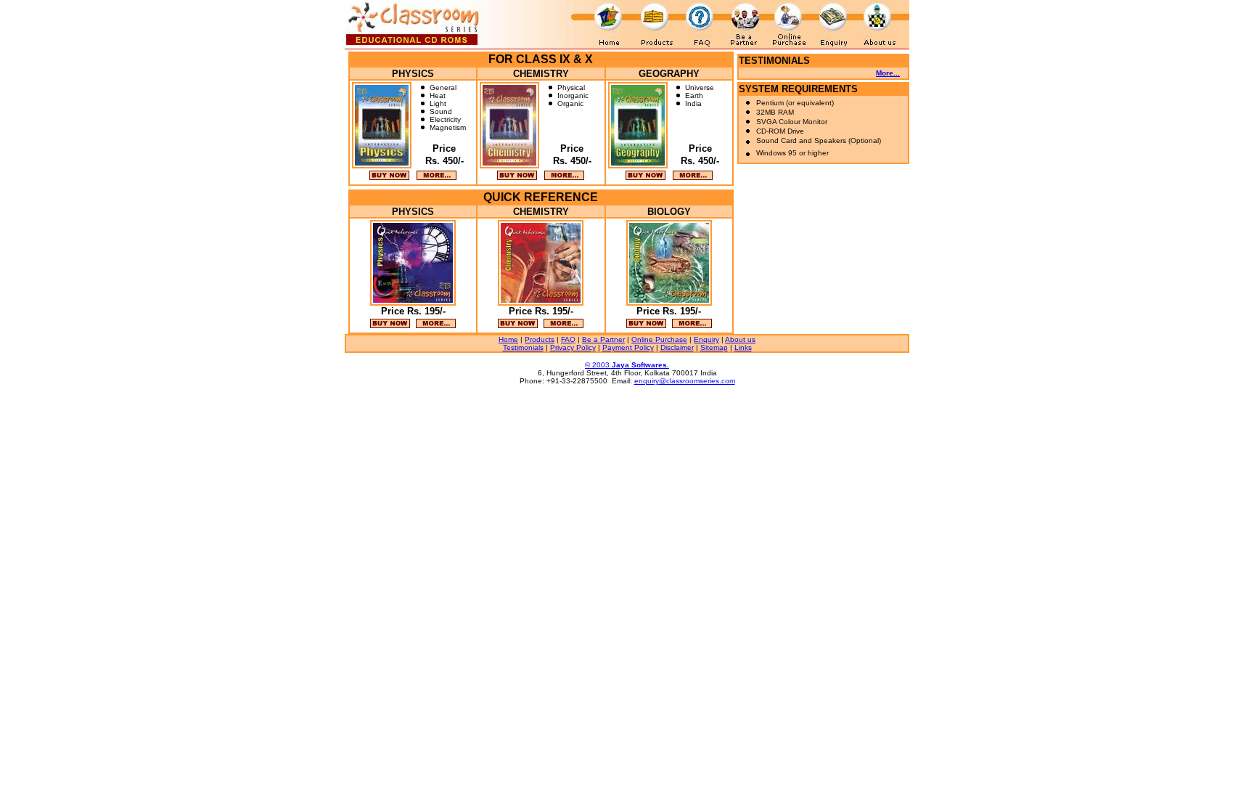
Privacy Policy (573, 347)
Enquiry (706, 339)
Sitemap (714, 347)
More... (888, 73)
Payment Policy (628, 347)
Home (508, 339)
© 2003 (627, 365)
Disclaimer (677, 347)
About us (740, 339)
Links (743, 347)
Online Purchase (659, 339)
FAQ (568, 339)
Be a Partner (603, 339)
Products (539, 339)
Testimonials (523, 347)
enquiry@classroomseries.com (684, 381)
